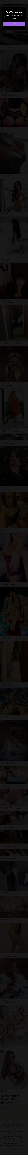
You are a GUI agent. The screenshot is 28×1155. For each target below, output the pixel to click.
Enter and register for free (14, 24)
